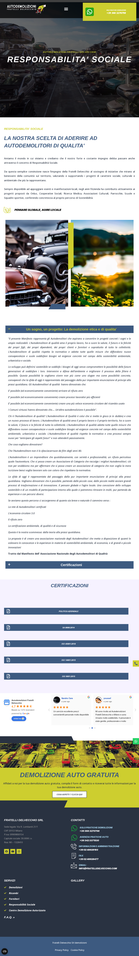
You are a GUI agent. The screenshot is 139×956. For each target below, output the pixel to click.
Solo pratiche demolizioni (96, 827)
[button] (66, 9)
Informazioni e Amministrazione (99, 846)
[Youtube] (12, 851)
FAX (81, 855)
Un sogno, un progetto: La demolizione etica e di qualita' (71, 329)
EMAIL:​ (83, 865)
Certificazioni (71, 565)
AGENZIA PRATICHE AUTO (94, 837)
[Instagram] (19, 851)
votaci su (17, 718)
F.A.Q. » (9, 917)
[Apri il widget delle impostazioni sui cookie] (4, 951)
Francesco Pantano (112, 698)
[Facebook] (6, 851)
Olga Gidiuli (66, 698)
